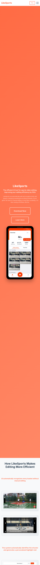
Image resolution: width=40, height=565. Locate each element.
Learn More (20, 220)
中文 (32, 3)
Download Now (20, 211)
